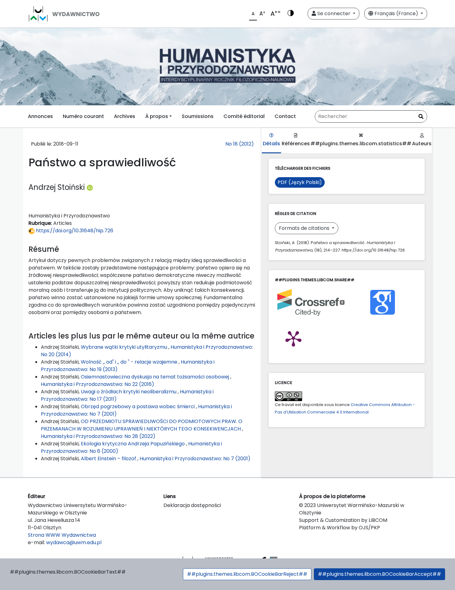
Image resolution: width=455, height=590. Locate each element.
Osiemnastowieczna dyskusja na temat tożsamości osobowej (155, 376)
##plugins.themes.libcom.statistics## (360, 143)
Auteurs (421, 143)
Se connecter (334, 13)
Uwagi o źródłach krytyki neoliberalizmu (129, 391)
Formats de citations (305, 228)
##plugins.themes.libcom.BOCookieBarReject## (247, 574)
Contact (285, 116)
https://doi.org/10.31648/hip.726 (74, 230)
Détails (271, 143)
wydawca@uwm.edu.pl (74, 542)
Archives (124, 116)
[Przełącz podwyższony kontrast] (290, 13)
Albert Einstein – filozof (109, 458)
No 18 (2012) (239, 143)
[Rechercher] (420, 116)
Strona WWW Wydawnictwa (62, 535)
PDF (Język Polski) (300, 182)
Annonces (40, 116)
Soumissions (198, 116)
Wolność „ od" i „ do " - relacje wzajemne (130, 361)
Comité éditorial (244, 116)
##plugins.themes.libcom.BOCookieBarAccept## (379, 574)
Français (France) (396, 13)
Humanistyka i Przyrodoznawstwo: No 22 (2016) (97, 384)
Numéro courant (83, 116)
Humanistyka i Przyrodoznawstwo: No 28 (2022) (98, 436)
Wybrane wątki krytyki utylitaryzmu (124, 347)
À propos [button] (156, 116)
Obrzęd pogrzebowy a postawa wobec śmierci (138, 406)
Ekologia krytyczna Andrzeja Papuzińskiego (133, 443)
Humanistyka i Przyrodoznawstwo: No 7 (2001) (195, 458)
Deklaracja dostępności (192, 505)
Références (296, 143)
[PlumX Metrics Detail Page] (293, 338)
